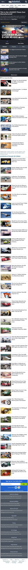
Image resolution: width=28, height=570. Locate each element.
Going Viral (14, 537)
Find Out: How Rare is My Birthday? (7, 541)
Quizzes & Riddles (14, 501)
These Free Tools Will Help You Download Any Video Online (11, 555)
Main (1, 9)
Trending (14, 562)
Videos (5, 9)
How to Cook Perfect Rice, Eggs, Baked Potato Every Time (11, 496)
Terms (23, 559)
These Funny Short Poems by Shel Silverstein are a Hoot (11, 534)
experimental (3, 153)
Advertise (14, 561)
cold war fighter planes (19, 153)
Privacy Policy (21, 490)
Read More (14, 19)
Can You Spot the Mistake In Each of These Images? (10, 503)
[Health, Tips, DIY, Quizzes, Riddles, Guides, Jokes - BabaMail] (14, 1)
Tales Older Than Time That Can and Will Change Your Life (11, 548)
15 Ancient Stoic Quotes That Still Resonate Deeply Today (11, 546)
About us (17, 559)
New (23, 46)
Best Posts (21, 561)
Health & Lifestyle (14, 494)
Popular (14, 46)
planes (12, 151)
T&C (16, 490)
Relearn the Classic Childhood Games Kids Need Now (10, 505)
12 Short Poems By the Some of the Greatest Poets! (10, 532)
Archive (7, 562)
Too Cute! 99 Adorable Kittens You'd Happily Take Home (11, 539)
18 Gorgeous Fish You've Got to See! (7, 512)
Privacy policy (6, 561)
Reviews (20, 562)
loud (24, 151)
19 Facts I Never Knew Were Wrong (7, 517)
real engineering (10, 153)
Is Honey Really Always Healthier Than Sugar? (9, 519)
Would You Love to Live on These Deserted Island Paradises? (12, 510)
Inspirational (14, 544)
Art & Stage (14, 530)
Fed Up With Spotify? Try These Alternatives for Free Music (11, 553)
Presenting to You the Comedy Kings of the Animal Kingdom (11, 524)
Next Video (24, 22)
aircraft (16, 151)
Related (5, 46)
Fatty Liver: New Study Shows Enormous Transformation (11, 498)
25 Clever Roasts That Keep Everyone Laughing (9, 526)
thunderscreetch (4, 154)
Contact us (5, 559)
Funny (14, 523)
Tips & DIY (14, 515)
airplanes (20, 151)
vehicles (9, 151)
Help (11, 559)
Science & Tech (12, 9)
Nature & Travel (14, 508)
